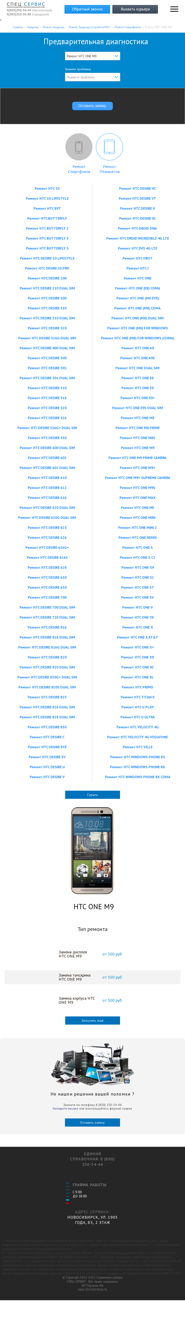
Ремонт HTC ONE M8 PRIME (138, 427)
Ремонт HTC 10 (47, 188)
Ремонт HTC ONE (137, 278)
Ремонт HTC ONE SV (137, 597)
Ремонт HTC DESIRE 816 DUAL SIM (47, 637)
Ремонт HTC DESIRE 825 (47, 697)
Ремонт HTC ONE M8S (137, 437)
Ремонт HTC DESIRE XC (137, 218)
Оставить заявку (92, 1122)
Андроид (33, 27)
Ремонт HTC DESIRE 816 (47, 627)
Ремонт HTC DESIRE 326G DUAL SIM (47, 338)
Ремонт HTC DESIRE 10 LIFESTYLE (47, 258)
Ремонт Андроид (53, 27)
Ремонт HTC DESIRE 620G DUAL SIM (47, 517)
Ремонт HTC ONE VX (137, 617)
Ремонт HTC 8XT (47, 208)
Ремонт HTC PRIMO (137, 687)
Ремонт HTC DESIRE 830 (47, 727)
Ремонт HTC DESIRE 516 (47, 398)
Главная (18, 27)
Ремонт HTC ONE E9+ (137, 398)
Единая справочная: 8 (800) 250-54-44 (92, 1159)
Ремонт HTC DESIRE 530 (47, 437)
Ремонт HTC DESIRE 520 (47, 408)
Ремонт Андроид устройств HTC (89, 27)
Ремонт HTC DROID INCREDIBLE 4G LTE (137, 238)
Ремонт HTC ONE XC (137, 667)
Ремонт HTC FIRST (138, 258)
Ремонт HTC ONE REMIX (137, 537)
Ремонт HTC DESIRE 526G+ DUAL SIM (47, 427)
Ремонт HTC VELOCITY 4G (138, 727)
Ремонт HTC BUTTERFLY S (47, 248)
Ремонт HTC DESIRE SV (47, 757)
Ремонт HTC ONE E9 (137, 388)
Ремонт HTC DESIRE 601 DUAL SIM (47, 467)
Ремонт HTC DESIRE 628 (47, 567)
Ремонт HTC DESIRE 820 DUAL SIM (47, 667)
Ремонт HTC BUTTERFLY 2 (47, 228)
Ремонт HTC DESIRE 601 (47, 457)
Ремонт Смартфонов (128, 27)
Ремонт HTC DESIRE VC (137, 188)
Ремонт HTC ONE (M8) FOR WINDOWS (137, 328)
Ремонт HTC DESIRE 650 (47, 587)
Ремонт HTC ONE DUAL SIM (138, 368)
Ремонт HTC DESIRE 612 (47, 487)
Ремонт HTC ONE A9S (137, 358)
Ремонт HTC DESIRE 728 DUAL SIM (47, 617)
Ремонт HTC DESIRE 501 (47, 368)
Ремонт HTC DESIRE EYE (47, 747)
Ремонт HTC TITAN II (137, 697)
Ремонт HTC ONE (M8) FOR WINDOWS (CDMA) (137, 338)
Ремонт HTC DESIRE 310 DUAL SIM (47, 318)
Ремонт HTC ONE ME (137, 507)
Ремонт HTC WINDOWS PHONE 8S (137, 757)
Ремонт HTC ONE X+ (137, 647)
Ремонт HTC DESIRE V (47, 777)
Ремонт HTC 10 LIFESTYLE (47, 198)
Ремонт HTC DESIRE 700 (47, 597)
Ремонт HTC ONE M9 (137, 447)
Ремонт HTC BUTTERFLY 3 (47, 238)
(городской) (28, 14)
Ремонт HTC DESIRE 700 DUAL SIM (47, 607)
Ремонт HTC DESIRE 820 (47, 657)
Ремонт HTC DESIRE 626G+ (47, 547)
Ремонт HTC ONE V (137, 607)
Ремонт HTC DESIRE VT (137, 198)
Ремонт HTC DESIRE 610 (47, 477)
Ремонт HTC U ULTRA (137, 717)
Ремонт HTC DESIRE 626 (47, 537)
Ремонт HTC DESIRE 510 (47, 388)
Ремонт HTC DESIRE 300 (47, 298)
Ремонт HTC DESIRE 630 (47, 577)
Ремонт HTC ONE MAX (137, 497)
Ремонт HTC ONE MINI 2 (137, 527)
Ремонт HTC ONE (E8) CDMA (137, 288)
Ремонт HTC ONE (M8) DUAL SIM (137, 318)
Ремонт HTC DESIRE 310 (47, 308)
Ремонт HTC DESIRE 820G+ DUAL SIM (47, 677)
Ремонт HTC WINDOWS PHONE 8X (137, 767)
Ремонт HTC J (137, 268)
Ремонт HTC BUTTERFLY (47, 218)
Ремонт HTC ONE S (137, 547)
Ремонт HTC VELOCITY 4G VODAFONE (137, 737)
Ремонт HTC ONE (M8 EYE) (137, 298)
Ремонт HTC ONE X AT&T (137, 637)
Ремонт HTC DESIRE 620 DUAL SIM (47, 507)
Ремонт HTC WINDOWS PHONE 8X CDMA (137, 777)
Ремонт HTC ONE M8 (137, 418)
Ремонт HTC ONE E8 (137, 378)
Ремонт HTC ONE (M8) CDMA (137, 308)
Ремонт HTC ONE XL (137, 677)
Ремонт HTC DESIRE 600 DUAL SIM (47, 447)
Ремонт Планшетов (109, 169)
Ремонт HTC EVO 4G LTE (137, 248)
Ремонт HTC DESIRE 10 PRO (47, 268)
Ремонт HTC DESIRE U (47, 767)
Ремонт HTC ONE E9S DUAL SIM (137, 408)
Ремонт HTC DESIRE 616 (47, 497)
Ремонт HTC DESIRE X (137, 208)
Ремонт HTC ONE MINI (137, 517)
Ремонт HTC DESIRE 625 (47, 527)
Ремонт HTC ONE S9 (137, 567)
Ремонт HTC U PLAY (137, 707)
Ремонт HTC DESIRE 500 (47, 358)
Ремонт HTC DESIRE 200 (47, 278)
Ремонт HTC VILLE (138, 747)
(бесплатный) (29, 10)
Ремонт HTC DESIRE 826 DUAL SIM (47, 707)
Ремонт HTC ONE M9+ (137, 467)
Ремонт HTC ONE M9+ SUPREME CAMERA (137, 477)
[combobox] (92, 56)
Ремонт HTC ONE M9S (137, 487)
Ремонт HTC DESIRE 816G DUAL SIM (47, 647)
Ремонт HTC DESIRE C (47, 737)
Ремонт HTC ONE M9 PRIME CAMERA (137, 457)
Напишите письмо (66, 1109)
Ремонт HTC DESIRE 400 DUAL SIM (47, 348)
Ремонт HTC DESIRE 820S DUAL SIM (47, 687)
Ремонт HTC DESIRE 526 (47, 418)
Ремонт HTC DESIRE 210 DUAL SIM (47, 288)
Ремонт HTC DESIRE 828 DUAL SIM (47, 717)
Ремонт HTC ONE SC (137, 577)
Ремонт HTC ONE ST (137, 587)
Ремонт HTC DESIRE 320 (47, 328)
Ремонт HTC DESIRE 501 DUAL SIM (47, 378)
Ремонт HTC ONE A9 (137, 348)
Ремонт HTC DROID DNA (137, 228)
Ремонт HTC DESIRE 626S (47, 557)
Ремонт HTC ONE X (137, 627)
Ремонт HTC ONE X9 (137, 657)
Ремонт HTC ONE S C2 (137, 557)
